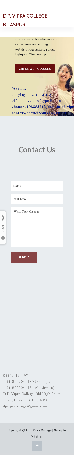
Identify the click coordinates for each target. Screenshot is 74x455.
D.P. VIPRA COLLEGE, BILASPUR (25, 20)
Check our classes (35, 69)
